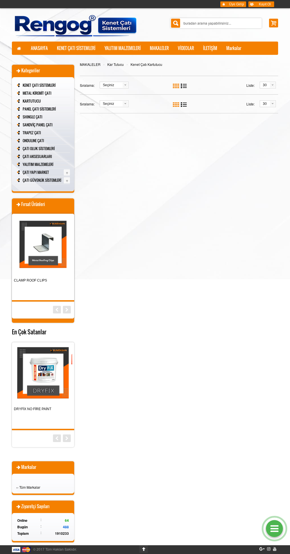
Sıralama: (87, 85)
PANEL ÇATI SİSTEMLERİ (39, 109)
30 (265, 85)
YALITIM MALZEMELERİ (38, 164)
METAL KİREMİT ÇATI (37, 93)
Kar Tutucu (115, 64)
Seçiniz (108, 85)
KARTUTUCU (32, 101)
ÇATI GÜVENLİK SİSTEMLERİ (42, 180)
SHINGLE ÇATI (32, 117)
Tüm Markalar (29, 487)
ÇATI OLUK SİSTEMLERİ (39, 148)
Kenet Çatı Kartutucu (146, 64)
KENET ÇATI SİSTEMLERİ (39, 85)
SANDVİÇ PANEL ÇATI (37, 124)
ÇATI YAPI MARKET (36, 172)
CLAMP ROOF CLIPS (30, 280)
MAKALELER (90, 64)
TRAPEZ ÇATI (32, 132)
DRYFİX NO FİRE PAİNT (32, 409)
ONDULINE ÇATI (33, 140)
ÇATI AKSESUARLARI (37, 156)
